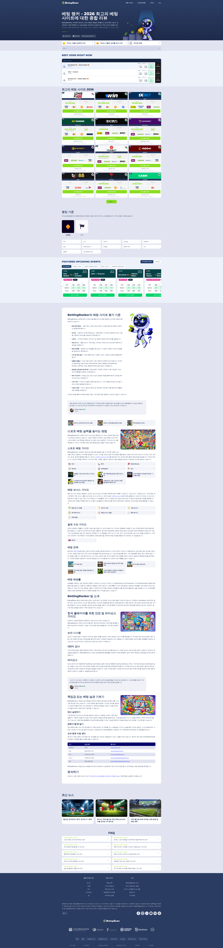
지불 (88, 886)
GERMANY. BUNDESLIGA (118, 266)
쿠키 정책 (72, 945)
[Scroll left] (62, 284)
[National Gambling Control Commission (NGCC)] (79, 929)
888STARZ (67, 288)
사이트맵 (132, 895)
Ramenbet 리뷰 (145, 141)
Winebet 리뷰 (111, 194)
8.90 (84, 285)
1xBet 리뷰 (145, 114)
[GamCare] (141, 929)
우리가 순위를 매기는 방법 (132, 889)
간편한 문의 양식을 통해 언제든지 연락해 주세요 (105, 776)
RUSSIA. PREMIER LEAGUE (90, 266)
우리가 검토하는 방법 (132, 886)
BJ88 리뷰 (78, 194)
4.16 (111, 288)
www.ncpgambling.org (117, 754)
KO (64, 913)
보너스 (89, 883)
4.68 (156, 285)
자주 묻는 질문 (109, 895)
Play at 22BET (75, 295)
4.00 (111, 285)
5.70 (78, 285)
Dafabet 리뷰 (145, 168)
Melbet (67, 290)
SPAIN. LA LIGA (77, 266)
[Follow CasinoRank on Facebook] (138, 913)
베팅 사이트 (129, 3)
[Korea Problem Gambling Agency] (112, 929)
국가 (88, 889)
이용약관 (137, 945)
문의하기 (132, 892)
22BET (67, 285)
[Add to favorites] (64, 64)
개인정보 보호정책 (103, 945)
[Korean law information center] (97, 929)
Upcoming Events (147, 261)
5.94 (78, 288)
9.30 (84, 288)
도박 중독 (86, 945)
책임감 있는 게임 (121, 945)
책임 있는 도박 (109, 889)
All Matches (66, 266)
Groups (157, 261)
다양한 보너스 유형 (117, 496)
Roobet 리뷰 (78, 168)
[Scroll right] (161, 284)
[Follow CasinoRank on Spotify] (155, 913)
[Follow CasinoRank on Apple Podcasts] (159, 913)
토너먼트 (89, 892)
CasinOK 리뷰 (145, 194)
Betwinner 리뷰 (78, 141)
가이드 (152, 3)
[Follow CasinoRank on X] (147, 913)
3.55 (106, 288)
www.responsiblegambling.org (120, 758)
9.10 (139, 285)
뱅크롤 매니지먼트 (109, 892)
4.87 (156, 288)
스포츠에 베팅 (141, 3)
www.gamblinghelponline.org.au (120, 761)
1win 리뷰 (111, 114)
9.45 (139, 288)
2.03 (101, 288)
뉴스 (160, 3)
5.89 (134, 288)
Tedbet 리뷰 (111, 168)
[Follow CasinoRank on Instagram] (142, 913)
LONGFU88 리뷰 (78, 114)
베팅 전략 (109, 883)
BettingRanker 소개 (132, 883)
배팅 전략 (77, 551)
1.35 (73, 288)
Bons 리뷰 (111, 141)
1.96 (101, 285)
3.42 (106, 285)
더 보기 (110, 201)
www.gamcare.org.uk (117, 751)
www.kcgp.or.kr (115, 747)
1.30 (73, 285)
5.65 (134, 285)
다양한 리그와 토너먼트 (102, 457)
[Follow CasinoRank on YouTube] (151, 913)
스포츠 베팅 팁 (109, 886)
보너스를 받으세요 (78, 111)
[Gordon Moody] (126, 929)
